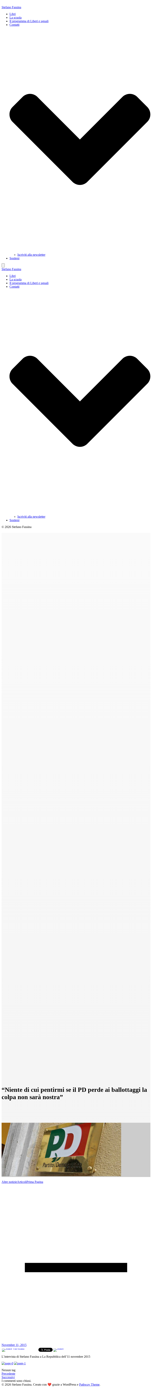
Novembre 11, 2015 (14, 1345)
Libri (13, 14)
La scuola (16, 17)
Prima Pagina (35, 1182)
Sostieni (14, 258)
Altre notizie (9, 1182)
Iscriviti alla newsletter (31, 254)
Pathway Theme (89, 1384)
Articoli (22, 1182)
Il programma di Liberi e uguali (29, 21)
